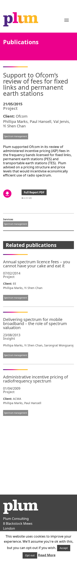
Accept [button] (64, 548)
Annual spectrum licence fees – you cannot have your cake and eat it (36, 264)
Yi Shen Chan (14, 125)
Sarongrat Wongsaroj (59, 345)
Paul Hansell (40, 121)
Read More (46, 555)
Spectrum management (15, 136)
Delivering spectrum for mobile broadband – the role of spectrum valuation (35, 323)
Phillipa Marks (15, 121)
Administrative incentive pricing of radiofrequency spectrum (35, 379)
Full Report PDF (34, 192)
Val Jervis (61, 121)
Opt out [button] (30, 555)
